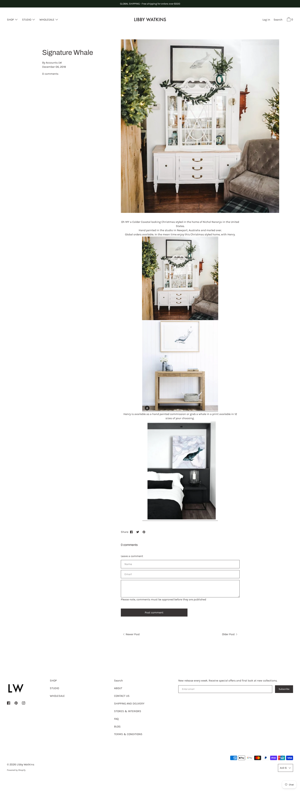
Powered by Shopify (16, 770)
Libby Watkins (25, 764)
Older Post (228, 634)
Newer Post (132, 634)
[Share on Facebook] (131, 532)
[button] (278, 20)
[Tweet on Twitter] (138, 532)
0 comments (50, 73)
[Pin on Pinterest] (144, 532)
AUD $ (283, 767)
